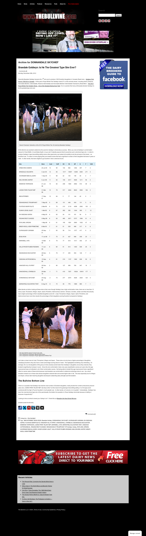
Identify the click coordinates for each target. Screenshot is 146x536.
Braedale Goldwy (47, 420)
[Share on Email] (42, 408)
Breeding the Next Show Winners (66, 398)
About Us (63, 4)
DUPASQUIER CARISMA (76, 420)
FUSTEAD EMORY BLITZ (32, 422)
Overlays (124, 62)
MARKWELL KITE (57, 425)
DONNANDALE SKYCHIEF (60, 420)
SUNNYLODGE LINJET (44, 429)
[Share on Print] (38, 408)
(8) (26, 71)
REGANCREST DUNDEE (38, 427)
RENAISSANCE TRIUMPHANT (55, 427)
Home (19, 4)
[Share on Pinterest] (29, 408)
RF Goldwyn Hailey (70, 427)
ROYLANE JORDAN (83, 427)
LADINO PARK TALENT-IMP (43, 425)
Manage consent (135, 533)
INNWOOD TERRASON (27, 425)
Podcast (39, 4)
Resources (48, 4)
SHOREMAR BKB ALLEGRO (28, 429)
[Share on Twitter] (25, 408)
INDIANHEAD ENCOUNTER (81, 422)
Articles (32, 4)
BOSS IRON (37, 420)
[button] (39, 164)
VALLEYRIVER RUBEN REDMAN (62, 429)
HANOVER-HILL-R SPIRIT (48, 422)
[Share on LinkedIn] (33, 408)
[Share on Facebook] (20, 408)
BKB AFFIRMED (28, 420)
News (25, 4)
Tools (55, 4)
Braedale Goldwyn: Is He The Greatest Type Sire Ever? (47, 67)
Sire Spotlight (31, 418)
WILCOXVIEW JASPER (79, 429)
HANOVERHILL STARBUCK (64, 422)
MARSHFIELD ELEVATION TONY (72, 425)
